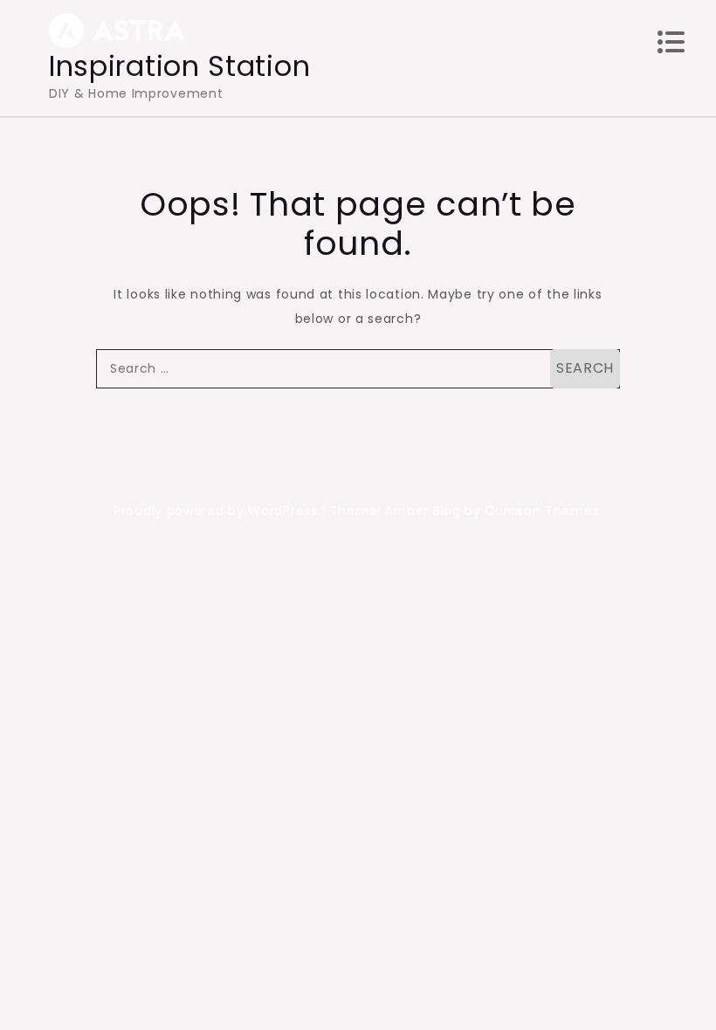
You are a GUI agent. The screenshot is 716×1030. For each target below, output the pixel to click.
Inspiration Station (179, 66)
